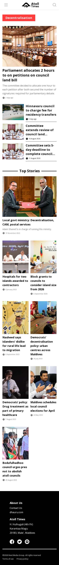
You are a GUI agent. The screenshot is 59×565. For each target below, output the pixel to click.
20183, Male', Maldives (22, 532)
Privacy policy (22, 559)
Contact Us (16, 508)
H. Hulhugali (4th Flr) (21, 524)
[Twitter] (19, 541)
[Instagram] (27, 541)
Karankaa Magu (19, 528)
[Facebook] (12, 541)
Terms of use (8, 559)
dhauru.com (16, 512)
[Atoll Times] (30, 4)
